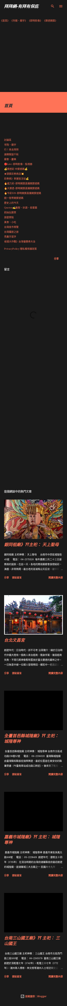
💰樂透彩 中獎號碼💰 (15, 168)
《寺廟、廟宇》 (18, 20)
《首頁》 (5, 20)
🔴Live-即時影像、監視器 (18, 164)
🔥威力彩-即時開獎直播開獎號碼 (22, 183)
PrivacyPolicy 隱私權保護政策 (20, 248)
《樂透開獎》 (50, 20)
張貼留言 (17, 577)
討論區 (7, 139)
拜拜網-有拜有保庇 (21, 6)
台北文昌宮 (14, 640)
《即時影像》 (35, 20)
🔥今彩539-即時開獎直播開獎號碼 (22, 193)
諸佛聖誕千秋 (11, 154)
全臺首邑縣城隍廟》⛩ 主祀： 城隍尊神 (31, 738)
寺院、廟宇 (10, 144)
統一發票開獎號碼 (13, 197)
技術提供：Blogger (36, 996)
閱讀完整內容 (55, 577)
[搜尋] (53, 6)
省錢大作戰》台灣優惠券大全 (19, 241)
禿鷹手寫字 (10, 236)
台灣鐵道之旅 (11, 231)
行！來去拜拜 (11, 149)
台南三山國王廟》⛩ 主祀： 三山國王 (32, 940)
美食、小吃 (10, 222)
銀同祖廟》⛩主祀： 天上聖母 (31, 544)
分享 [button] (56, 258)
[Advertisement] (33, 58)
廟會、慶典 (10, 159)
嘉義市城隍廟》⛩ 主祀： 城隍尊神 (32, 839)
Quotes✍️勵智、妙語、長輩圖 (20, 207)
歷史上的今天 (11, 202)
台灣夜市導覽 (11, 227)
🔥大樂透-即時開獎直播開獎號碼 (22, 188)
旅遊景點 (9, 217)
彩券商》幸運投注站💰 (16, 178)
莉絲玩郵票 (10, 212)
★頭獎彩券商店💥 (14, 173)
